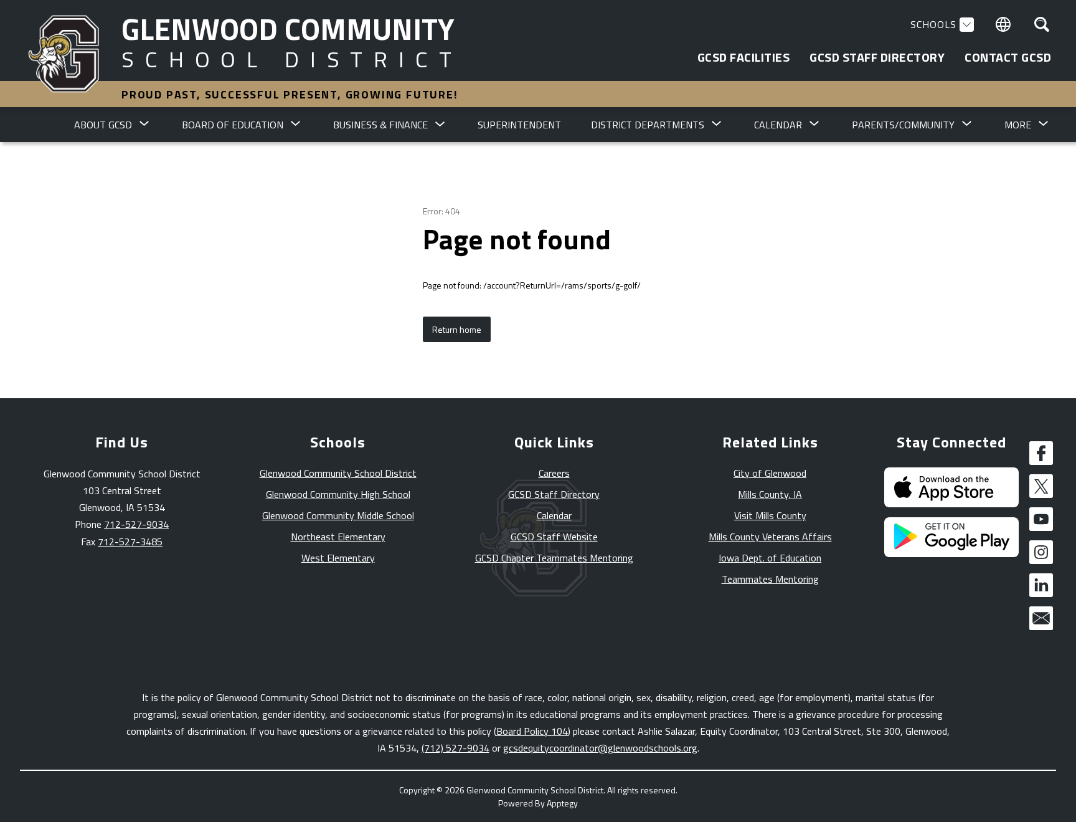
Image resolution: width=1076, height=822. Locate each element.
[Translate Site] (1003, 24)
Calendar (554, 515)
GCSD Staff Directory (554, 494)
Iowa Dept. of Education (770, 557)
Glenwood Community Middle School (338, 515)
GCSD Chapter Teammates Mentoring (554, 557)
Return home (456, 329)
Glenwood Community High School (338, 494)
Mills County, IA (770, 494)
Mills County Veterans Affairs (770, 536)
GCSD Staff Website (554, 536)
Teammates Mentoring (770, 578)
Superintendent (519, 124)
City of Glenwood (770, 473)
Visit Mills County (770, 515)
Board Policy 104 (532, 731)
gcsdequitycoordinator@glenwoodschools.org (600, 747)
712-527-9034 (136, 524)
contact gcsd (1008, 57)
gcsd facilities (743, 57)
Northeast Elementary (338, 536)
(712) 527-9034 (455, 747)
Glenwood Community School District (338, 473)
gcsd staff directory (877, 57)
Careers (554, 473)
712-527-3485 (130, 541)
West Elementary (338, 557)
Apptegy (562, 803)
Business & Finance (380, 124)
